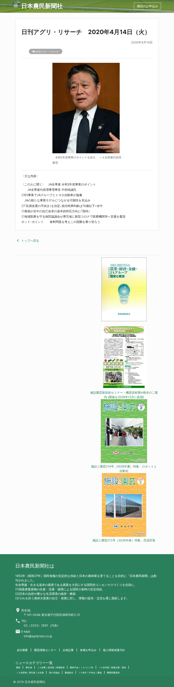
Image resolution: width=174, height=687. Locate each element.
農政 (18, 667)
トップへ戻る (27, 240)
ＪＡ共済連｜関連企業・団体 (112, 667)
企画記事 (68, 650)
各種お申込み (88, 650)
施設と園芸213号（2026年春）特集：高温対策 (124, 540)
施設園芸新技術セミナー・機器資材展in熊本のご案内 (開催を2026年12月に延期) (124, 395)
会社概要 (22, 650)
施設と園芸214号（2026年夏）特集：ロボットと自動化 (124, 469)
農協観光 (69, 672)
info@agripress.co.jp (38, 636)
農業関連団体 (113, 672)
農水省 (29, 667)
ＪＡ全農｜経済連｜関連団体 (51, 667)
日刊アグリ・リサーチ (47, 51)
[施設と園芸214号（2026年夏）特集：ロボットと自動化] (124, 431)
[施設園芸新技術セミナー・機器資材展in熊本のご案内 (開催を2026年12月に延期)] (124, 357)
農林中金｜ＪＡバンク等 (81, 667)
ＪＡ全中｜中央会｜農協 (90, 672)
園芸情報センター (45, 650)
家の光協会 (54, 672)
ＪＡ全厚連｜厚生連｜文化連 (30, 672)
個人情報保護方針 (114, 650)
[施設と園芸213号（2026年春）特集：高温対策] (124, 505)
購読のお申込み (147, 6)
